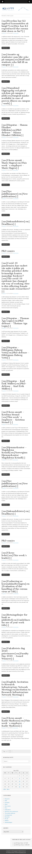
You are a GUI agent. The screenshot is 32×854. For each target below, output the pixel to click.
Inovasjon (7, 802)
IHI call (6, 818)
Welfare (7, 820)
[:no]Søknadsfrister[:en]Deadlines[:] (16, 222)
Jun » (8, 789)
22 (19, 784)
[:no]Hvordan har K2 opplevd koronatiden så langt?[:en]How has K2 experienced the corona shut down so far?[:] (15, 25)
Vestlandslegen (8, 822)
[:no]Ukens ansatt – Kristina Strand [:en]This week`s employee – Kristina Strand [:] (13, 417)
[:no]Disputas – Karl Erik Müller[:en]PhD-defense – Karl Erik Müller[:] (14, 385)
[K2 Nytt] (16, 7)
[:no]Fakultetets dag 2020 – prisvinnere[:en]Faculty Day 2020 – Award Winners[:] (15, 653)
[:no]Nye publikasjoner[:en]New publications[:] (15, 194)
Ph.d (6, 808)
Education (7, 817)
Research (7, 798)
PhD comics (8, 251)
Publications (8, 809)
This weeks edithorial (10, 813)
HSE (6, 800)
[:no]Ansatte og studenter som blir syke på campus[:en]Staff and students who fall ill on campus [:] (16, 59)
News (6, 804)
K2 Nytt (15, 851)
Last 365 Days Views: (19, 844)
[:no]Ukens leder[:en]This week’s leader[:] (14, 555)
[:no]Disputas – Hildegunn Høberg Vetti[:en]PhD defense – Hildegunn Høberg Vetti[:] (15, 352)
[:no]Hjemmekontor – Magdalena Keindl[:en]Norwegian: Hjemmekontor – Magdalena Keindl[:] (15, 452)
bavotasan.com (22, 852)
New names (8, 806)
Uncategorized (8, 815)
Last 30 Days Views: (19, 843)
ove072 (4, 33)
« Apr (4, 789)
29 (19, 786)
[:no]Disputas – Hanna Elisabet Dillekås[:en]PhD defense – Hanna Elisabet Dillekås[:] (14, 130)
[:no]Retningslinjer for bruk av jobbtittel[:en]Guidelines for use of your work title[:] (16, 619)
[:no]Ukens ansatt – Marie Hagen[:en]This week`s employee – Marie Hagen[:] (14, 164)
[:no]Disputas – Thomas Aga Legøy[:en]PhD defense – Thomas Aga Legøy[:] (15, 322)
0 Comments (15, 33)
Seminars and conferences (11, 811)
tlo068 (4, 170)
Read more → (6, 47)
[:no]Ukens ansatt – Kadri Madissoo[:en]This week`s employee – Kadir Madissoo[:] (16, 722)
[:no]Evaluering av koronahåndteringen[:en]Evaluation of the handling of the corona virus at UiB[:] (16, 586)
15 (19, 781)
